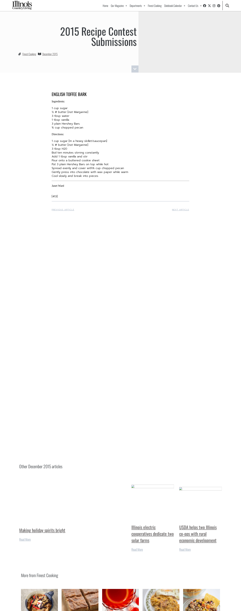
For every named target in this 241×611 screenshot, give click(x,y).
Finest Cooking (155, 6)
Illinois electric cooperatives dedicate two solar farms (152, 533)
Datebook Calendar (173, 6)
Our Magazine (117, 6)
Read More (25, 539)
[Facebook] (205, 6)
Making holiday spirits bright (42, 530)
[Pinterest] (219, 6)
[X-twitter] (209, 6)
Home (105, 6)
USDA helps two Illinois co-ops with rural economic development (198, 533)
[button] (227, 5)
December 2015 (50, 54)
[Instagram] (214, 6)
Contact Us (193, 6)
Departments (136, 6)
